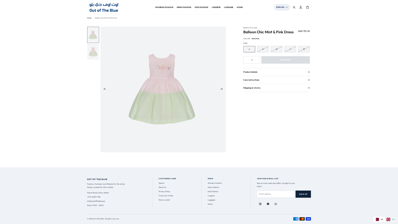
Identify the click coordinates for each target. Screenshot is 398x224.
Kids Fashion (213, 191)
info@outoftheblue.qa (96, 201)
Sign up (303, 194)
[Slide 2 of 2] (93, 51)
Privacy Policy (164, 191)
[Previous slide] (103, 89)
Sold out (285, 60)
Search (161, 183)
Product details (250, 72)
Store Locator (164, 200)
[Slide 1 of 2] (93, 35)
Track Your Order (166, 195)
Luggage (211, 200)
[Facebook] (268, 204)
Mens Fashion (213, 187)
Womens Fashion (215, 183)
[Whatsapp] (275, 204)
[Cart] (307, 7)
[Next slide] (222, 89)
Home (89, 18)
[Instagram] (260, 204)
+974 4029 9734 (94, 197)
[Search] (294, 7)
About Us (162, 187)
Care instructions (251, 80)
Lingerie (211, 195)
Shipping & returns (251, 88)
